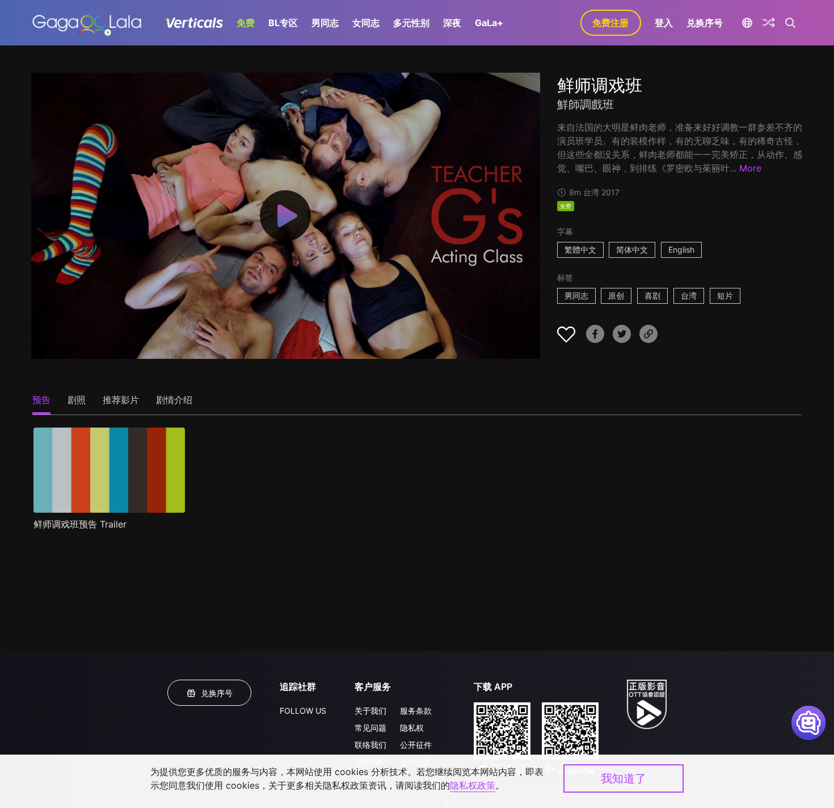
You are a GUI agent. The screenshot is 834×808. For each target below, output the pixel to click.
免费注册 (610, 22)
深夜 (452, 22)
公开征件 (416, 745)
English (681, 249)
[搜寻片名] (791, 22)
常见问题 (370, 727)
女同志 (366, 22)
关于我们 (370, 710)
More (750, 168)
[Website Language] (747, 22)
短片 (725, 295)
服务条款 (416, 710)
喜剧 (652, 295)
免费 (246, 22)
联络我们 (370, 745)
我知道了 (623, 778)
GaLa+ (489, 22)
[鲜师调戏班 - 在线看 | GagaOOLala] (86, 22)
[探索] (769, 23)
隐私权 (412, 727)
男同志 (325, 22)
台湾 (689, 295)
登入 (664, 22)
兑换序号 (704, 22)
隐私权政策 (472, 785)
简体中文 (632, 249)
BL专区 (283, 22)
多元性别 (411, 22)
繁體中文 (580, 249)
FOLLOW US (303, 710)
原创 (616, 295)
